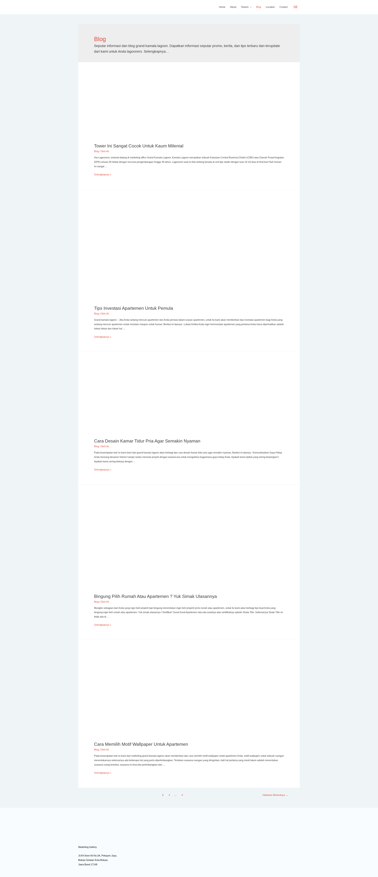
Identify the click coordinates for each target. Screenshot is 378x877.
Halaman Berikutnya (275, 795)
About (233, 7)
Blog (258, 7)
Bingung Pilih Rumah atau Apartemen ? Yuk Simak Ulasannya (155, 596)
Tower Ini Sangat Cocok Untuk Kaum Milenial (138, 145)
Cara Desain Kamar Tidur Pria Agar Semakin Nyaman (147, 440)
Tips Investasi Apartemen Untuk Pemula (133, 308)
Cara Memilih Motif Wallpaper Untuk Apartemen (141, 744)
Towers (245, 7)
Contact (284, 7)
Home (222, 7)
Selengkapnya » (102, 174)
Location (270, 7)
